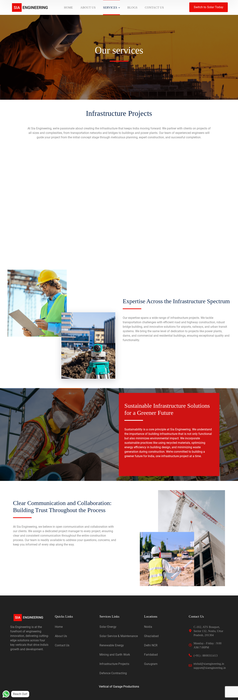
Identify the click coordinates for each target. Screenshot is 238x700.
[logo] (29, 7)
